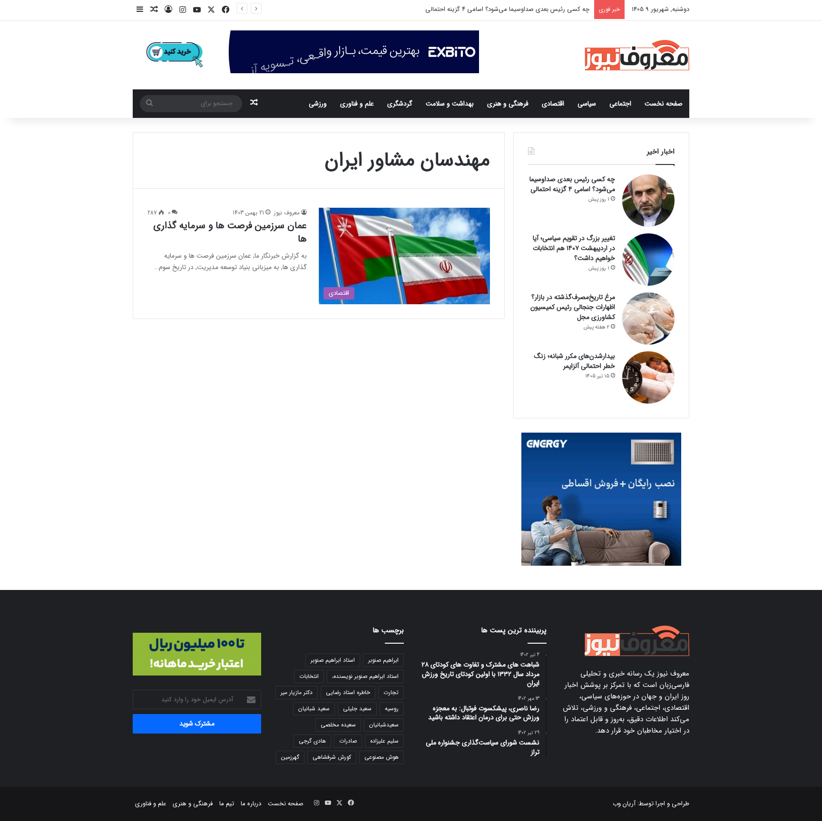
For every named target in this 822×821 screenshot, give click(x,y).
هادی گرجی (312, 740)
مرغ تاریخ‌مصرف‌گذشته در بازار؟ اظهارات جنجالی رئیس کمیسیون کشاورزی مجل (572, 307)
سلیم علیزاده (384, 740)
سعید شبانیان (314, 708)
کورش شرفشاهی (332, 757)
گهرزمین (290, 757)
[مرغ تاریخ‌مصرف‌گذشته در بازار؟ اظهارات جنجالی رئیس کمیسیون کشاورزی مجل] (648, 318)
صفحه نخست (664, 103)
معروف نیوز (287, 212)
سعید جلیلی (357, 708)
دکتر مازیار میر (297, 692)
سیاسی (586, 103)
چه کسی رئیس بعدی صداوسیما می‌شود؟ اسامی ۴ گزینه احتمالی (572, 184)
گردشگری (399, 103)
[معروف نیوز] (637, 55)
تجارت (391, 692)
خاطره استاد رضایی (348, 692)
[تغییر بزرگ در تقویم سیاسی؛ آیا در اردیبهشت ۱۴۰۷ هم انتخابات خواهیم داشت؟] (648, 259)
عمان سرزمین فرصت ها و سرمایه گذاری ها (230, 232)
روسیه (392, 708)
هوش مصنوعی (381, 757)
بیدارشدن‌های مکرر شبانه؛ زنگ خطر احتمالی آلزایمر (574, 361)
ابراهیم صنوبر (383, 660)
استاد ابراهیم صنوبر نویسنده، (365, 676)
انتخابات (309, 676)
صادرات (348, 740)
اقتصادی (553, 103)
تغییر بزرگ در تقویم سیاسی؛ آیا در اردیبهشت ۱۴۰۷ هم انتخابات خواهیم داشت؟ (574, 248)
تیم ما (226, 804)
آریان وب (624, 804)
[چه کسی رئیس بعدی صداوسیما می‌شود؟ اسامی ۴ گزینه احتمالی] (648, 200)
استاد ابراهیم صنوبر (333, 660)
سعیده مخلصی (338, 724)
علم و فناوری (357, 103)
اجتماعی (620, 103)
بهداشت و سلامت (450, 103)
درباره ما (251, 804)
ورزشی (318, 103)
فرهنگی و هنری (507, 103)
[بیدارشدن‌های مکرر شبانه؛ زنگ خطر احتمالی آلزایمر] (648, 377)
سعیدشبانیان (384, 724)
